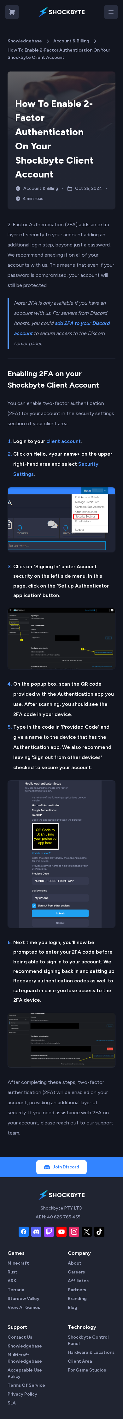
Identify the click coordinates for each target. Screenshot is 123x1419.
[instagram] (74, 1232)
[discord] (36, 1232)
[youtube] (61, 1232)
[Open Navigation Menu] (111, 12)
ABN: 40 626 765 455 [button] (58, 1217)
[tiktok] (99, 1232)
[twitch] (49, 1232)
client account (63, 441)
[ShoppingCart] (12, 12)
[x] (87, 1232)
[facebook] (24, 1232)
